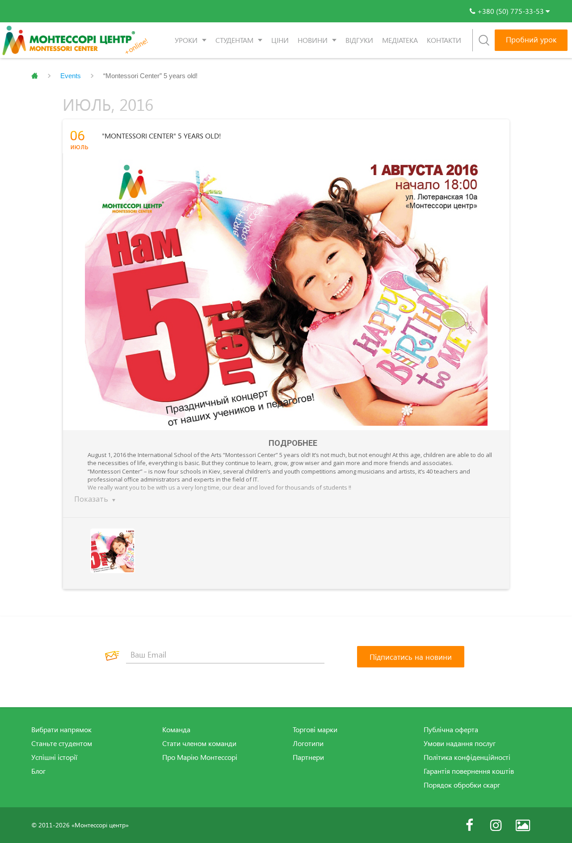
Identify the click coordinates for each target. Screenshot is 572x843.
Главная (34, 76)
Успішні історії (54, 757)
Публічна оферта (451, 729)
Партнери (308, 757)
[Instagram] (496, 825)
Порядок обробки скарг (462, 785)
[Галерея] (523, 825)
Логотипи (308, 743)
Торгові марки (315, 729)
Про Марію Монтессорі (199, 757)
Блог (38, 771)
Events (70, 76)
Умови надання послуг (460, 743)
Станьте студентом (61, 743)
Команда (176, 729)
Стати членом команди (199, 743)
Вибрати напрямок (61, 729)
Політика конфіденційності (467, 757)
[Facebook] (469, 825)
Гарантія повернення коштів (469, 771)
